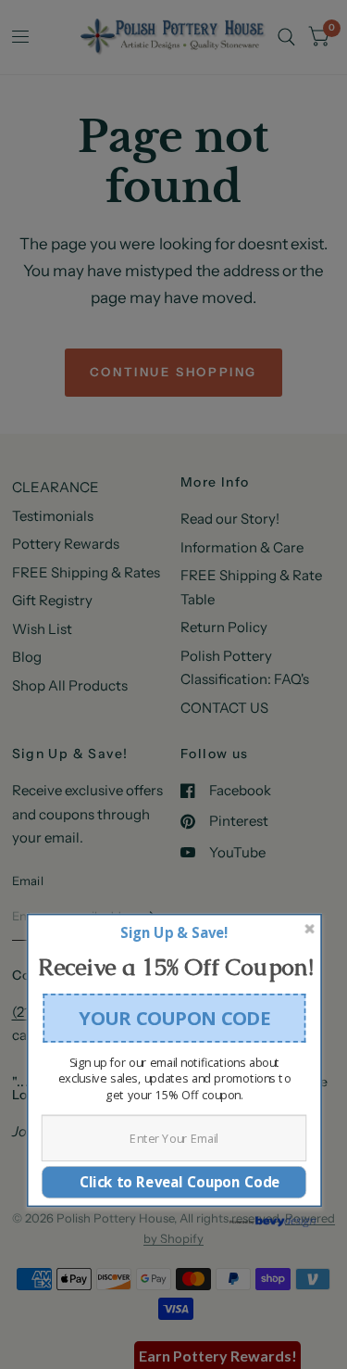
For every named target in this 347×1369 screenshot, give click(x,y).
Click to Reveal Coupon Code (173, 1181)
